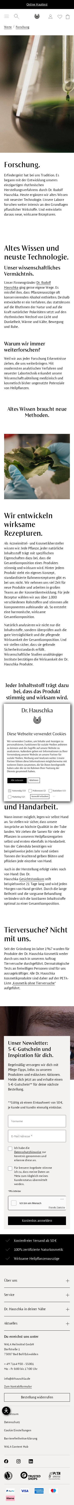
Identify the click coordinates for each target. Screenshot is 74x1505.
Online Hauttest (37, 4)
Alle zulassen (17, 780)
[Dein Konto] (51, 17)
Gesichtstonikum (31, 879)
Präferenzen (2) (39, 791)
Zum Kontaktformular (18, 1386)
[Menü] (6, 16)
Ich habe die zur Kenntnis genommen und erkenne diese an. (30, 1154)
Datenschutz (12, 1422)
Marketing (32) (18, 797)
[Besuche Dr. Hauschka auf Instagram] (18, 1461)
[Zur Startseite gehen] (36, 16)
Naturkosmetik (52, 1250)
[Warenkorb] (67, 17)
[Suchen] (16, 16)
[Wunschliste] (59, 17)
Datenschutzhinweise (28, 1152)
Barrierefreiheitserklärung (20, 1438)
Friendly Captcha (57, 1207)
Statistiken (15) (59, 791)
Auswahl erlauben (39, 796)
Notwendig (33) (19, 791)
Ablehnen (33, 780)
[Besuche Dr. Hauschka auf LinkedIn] (31, 1461)
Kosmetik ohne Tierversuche (34, 983)
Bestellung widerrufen (37, 1397)
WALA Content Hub (16, 1446)
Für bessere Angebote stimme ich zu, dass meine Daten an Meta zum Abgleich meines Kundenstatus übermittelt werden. (33, 1176)
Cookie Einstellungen (17, 1430)
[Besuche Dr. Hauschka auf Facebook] (6, 1461)
